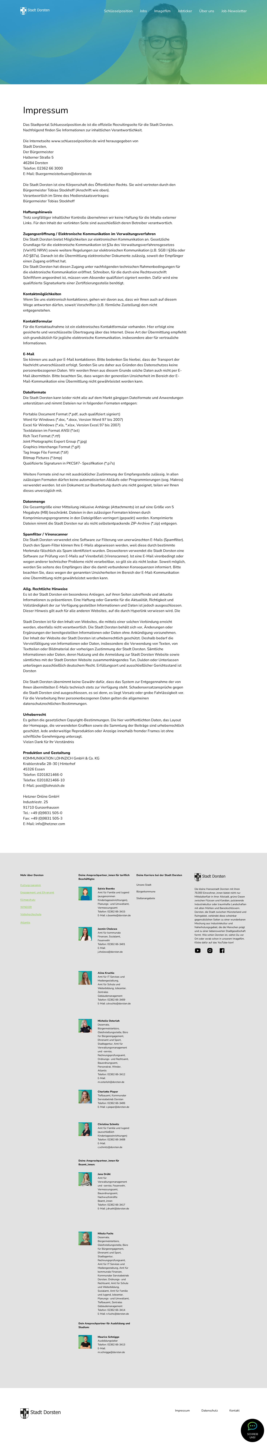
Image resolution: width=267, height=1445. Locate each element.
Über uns (206, 11)
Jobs (143, 11)
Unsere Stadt (143, 885)
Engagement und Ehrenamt (37, 892)
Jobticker (185, 11)
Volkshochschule (30, 914)
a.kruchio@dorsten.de (118, 1003)
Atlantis (25, 922)
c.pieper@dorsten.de (117, 1107)
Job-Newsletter (234, 11)
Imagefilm (162, 11)
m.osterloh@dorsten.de (111, 1082)
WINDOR (26, 907)
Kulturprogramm (30, 885)
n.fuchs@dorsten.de (117, 1314)
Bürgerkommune (145, 891)
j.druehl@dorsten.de (117, 1208)
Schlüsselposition (118, 11)
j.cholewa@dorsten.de (110, 952)
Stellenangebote (145, 898)
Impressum (182, 1411)
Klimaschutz (27, 899)
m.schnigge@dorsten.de (111, 1352)
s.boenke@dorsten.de (118, 915)
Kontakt (234, 1411)
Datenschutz (209, 1411)
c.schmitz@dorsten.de (110, 1147)
